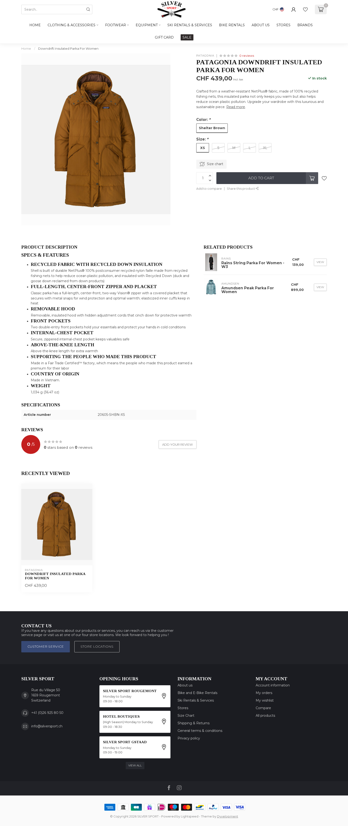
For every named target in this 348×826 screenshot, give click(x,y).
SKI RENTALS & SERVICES (189, 25)
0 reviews (246, 55)
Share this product (241, 188)
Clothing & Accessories (71, 25)
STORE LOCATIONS (96, 646)
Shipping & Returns (194, 723)
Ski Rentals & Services (196, 700)
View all (135, 765)
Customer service (45, 646)
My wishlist (265, 700)
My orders (264, 693)
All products (265, 715)
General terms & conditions (200, 731)
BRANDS (305, 25)
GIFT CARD (164, 37)
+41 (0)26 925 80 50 (47, 713)
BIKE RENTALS (232, 25)
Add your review (177, 444)
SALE (187, 37)
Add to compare (209, 188)
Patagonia (205, 55)
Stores (183, 708)
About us (185, 685)
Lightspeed (189, 816)
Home (35, 25)
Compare (263, 708)
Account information (273, 685)
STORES (283, 25)
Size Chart (186, 715)
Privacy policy (189, 738)
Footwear (115, 25)
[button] (108, 255)
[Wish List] (305, 9)
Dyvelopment (227, 816)
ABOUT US (261, 25)
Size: (202, 139)
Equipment (147, 25)
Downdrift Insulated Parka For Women (68, 48)
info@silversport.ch (46, 726)
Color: (203, 119)
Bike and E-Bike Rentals (197, 693)
